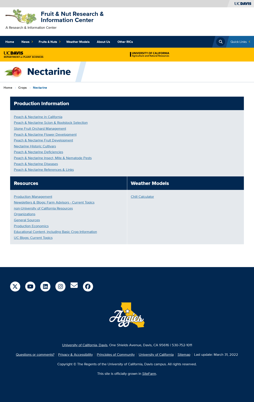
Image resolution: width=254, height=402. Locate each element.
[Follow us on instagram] (60, 286)
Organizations (24, 214)
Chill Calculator (142, 196)
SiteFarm (149, 373)
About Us (103, 41)
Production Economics (31, 226)
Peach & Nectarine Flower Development (45, 134)
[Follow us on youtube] (30, 286)
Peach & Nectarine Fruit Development (43, 140)
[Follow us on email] (74, 286)
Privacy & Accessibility (75, 354)
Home (9, 41)
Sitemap (184, 354)
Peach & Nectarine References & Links (44, 169)
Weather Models (78, 41)
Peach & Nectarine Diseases (36, 163)
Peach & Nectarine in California (38, 116)
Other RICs (125, 41)
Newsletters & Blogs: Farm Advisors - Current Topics (54, 202)
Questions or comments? (35, 354)
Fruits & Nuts (48, 41)
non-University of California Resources (43, 208)
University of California (156, 354)
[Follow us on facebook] (88, 286)
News (25, 41)
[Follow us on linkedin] (45, 286)
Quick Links (239, 41)
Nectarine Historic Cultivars (35, 146)
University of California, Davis (84, 345)
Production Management (33, 196)
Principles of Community (116, 354)
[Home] (21, 16)
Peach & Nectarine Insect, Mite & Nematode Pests (53, 158)
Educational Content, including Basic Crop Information (55, 231)
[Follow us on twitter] (15, 286)
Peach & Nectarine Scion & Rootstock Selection (51, 122)
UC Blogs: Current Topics (33, 237)
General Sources (27, 220)
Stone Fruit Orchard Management (40, 128)
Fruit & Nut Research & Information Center (72, 16)
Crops (22, 87)
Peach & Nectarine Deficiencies (38, 152)
